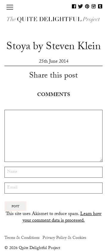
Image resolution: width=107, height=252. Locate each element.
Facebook (74, 6)
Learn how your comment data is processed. (62, 217)
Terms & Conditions (22, 238)
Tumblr (100, 6)
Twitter (80, 6)
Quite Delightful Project (53, 19)
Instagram (93, 6)
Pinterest (87, 6)
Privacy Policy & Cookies (64, 238)
